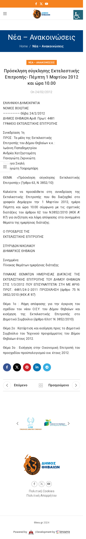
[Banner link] (30, 422)
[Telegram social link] (47, 367)
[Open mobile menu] (5, 14)
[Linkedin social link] (37, 367)
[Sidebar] (5, 167)
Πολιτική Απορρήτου (41, 495)
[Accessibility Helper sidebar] (78, 15)
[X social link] (41, 4)
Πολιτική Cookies (41, 491)
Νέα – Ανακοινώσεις (48, 46)
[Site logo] (41, 13)
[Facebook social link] (36, 4)
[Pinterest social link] (27, 367)
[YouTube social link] (46, 4)
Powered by (20, 531)
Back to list (40, 385)
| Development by (45, 531)
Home (23, 46)
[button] (17, 423)
